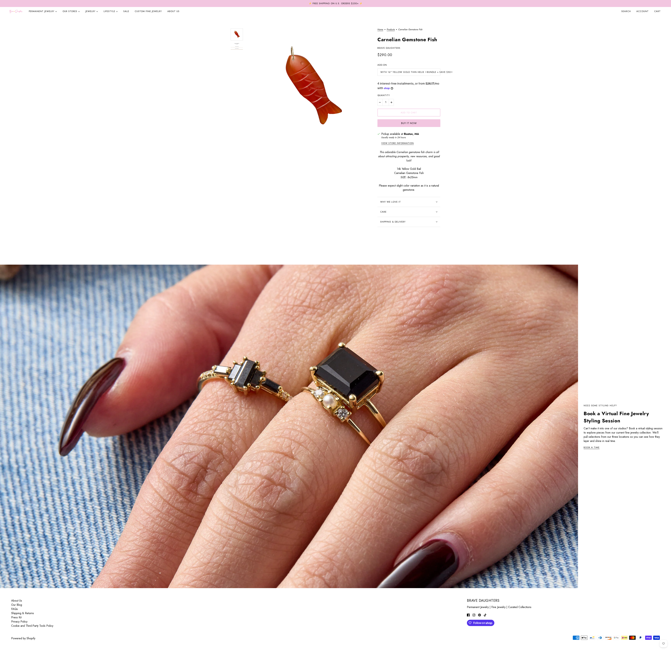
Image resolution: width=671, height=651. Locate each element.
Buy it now (409, 123)
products (391, 29)
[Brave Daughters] (15, 11)
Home (380, 29)
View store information (397, 143)
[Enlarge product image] (310, 90)
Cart (658, 11)
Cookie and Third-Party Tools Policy (32, 626)
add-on (382, 65)
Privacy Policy (19, 622)
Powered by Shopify (23, 638)
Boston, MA (411, 134)
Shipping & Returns (22, 613)
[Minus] (380, 102)
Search (626, 11)
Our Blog (16, 605)
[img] (468, 614)
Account (642, 11)
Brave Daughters (388, 48)
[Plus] (391, 102)
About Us (16, 601)
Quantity (383, 95)
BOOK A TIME (592, 447)
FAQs (14, 609)
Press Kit (16, 617)
